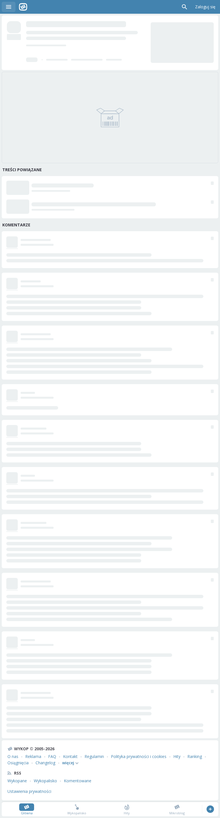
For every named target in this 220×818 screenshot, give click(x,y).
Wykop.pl (23, 7)
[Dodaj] (210, 809)
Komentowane (77, 780)
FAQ (52, 756)
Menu (8, 7)
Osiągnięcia (18, 762)
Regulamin (94, 756)
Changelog (45, 762)
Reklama (33, 756)
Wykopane (17, 780)
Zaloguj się (205, 6)
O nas (12, 756)
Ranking (194, 756)
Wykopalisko (45, 780)
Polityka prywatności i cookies (138, 756)
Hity (176, 756)
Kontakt (70, 756)
